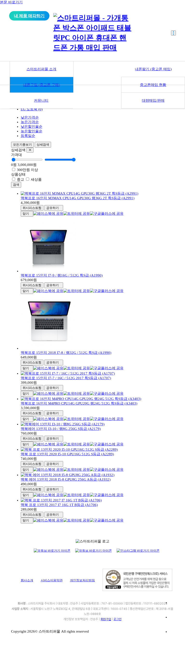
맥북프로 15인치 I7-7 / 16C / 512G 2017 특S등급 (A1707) (66, 378)
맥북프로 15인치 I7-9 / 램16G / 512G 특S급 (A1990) (62, 275)
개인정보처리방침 (82, 580)
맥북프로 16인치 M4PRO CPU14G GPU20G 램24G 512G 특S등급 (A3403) (79, 403)
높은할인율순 (31, 131)
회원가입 (105, 619)
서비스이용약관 (52, 580)
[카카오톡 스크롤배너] (175, 621)
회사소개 (27, 580)
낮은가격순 (30, 117)
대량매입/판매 (153, 100)
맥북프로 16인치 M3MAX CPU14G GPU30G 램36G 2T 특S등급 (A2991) (77, 198)
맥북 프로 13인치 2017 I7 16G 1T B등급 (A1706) (59, 505)
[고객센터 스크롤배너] (175, 607)
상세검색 (43, 144)
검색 (16, 184)
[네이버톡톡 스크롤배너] (175, 636)
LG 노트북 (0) (32, 109)
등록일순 (28, 136)
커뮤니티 (41, 100)
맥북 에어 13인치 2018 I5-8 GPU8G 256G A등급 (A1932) (66, 479)
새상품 (36, 179)
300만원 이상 (27, 170)
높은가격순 (30, 122)
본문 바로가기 (11, 2)
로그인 (117, 619)
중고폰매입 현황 (153, 85)
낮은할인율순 (31, 126)
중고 (20, 179)
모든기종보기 (22, 144)
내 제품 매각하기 (29, 16)
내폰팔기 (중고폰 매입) (153, 69)
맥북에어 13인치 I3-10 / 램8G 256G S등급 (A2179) (61, 429)
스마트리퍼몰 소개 (41, 69)
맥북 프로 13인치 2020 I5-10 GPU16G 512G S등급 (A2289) (67, 454)
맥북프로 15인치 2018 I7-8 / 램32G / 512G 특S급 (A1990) (66, 353)
